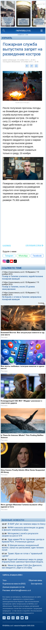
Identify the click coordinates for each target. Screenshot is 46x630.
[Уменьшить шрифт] (27, 66)
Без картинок (36, 584)
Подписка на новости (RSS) (14, 584)
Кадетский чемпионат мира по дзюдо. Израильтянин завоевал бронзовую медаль (22, 560)
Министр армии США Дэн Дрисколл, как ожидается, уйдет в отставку (22, 566)
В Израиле (7, 245)
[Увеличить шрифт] (32, 66)
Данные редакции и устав (14, 587)
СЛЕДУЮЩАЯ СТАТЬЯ (33, 245)
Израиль (7, 38)
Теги (4, 580)
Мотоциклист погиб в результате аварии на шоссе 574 (20, 534)
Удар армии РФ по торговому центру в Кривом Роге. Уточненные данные (23, 540)
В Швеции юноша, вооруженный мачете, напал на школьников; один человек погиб (23, 547)
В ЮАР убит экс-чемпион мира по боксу (26, 524)
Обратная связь (35, 580)
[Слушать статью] (38, 66)
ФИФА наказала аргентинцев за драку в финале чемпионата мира (23, 528)
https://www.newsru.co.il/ (14, 272)
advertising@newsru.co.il (21, 590)
